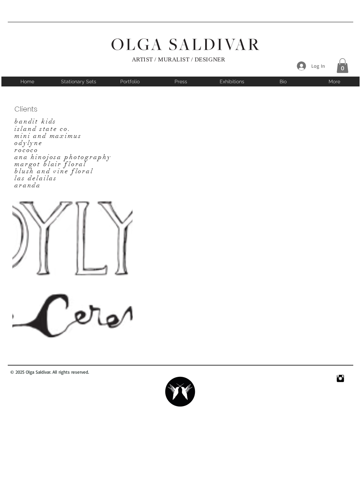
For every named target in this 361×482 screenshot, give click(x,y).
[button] (342, 65)
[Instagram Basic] (340, 378)
